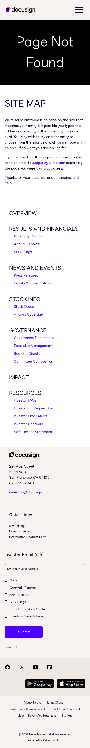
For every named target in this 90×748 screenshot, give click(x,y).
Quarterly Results (28, 236)
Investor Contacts (28, 423)
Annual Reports (26, 244)
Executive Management (33, 345)
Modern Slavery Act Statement (37, 715)
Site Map (66, 715)
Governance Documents (34, 337)
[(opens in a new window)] (21, 11)
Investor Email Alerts (30, 416)
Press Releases (26, 275)
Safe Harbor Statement (33, 431)
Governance (28, 330)
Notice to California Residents (28, 709)
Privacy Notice (32, 703)
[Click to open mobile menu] (79, 10)
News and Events (35, 268)
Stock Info (24, 299)
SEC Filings (23, 251)
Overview (23, 213)
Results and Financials (43, 229)
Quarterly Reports (23, 587)
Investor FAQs (25, 400)
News (14, 580)
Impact (19, 377)
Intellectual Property (64, 709)
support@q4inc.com (48, 162)
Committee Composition (33, 361)
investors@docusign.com (29, 492)
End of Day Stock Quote (27, 609)
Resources (25, 393)
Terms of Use (55, 703)
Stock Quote (24, 306)
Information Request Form (35, 408)
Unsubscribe (12, 647)
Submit (24, 631)
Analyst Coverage (28, 314)
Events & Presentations (33, 283)
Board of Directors (28, 353)
